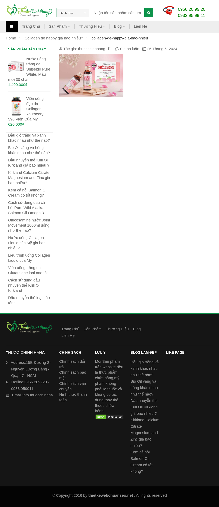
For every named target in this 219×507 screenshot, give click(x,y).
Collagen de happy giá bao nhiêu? (54, 38)
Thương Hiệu (90, 26)
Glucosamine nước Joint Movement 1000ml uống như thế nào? (29, 225)
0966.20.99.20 (191, 9)
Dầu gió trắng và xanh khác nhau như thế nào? (144, 368)
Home (11, 38)
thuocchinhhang (91, 49)
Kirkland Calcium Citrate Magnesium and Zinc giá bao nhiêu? (29, 177)
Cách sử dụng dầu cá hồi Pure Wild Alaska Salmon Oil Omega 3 (26, 207)
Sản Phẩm (58, 26)
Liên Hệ (140, 26)
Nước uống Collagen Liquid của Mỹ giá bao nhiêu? (27, 243)
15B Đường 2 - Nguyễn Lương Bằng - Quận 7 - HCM (31, 369)
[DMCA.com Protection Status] (109, 416)
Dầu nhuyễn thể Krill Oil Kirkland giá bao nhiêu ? (144, 407)
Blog (118, 26)
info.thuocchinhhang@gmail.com (45, 395)
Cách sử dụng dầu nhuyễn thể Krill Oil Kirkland (24, 285)
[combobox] (72, 13)
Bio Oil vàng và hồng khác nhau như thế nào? (144, 387)
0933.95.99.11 (191, 15)
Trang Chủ (31, 26)
